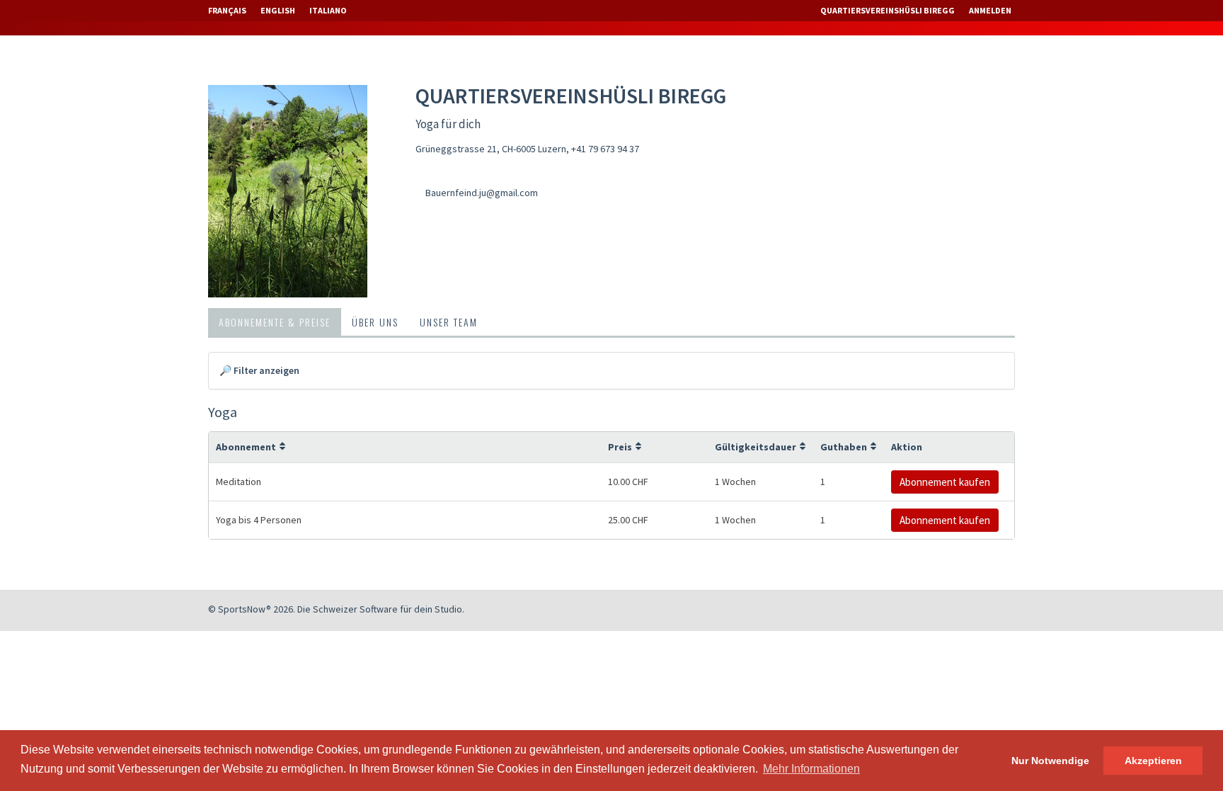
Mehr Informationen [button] (811, 769)
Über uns (375, 321)
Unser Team (449, 321)
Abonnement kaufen (945, 482)
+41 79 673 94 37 (605, 148)
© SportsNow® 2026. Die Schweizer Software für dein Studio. (336, 609)
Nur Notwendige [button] (1050, 760)
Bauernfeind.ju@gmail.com (481, 192)
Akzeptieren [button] (1153, 760)
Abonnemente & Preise (275, 321)
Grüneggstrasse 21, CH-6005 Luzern (490, 148)
